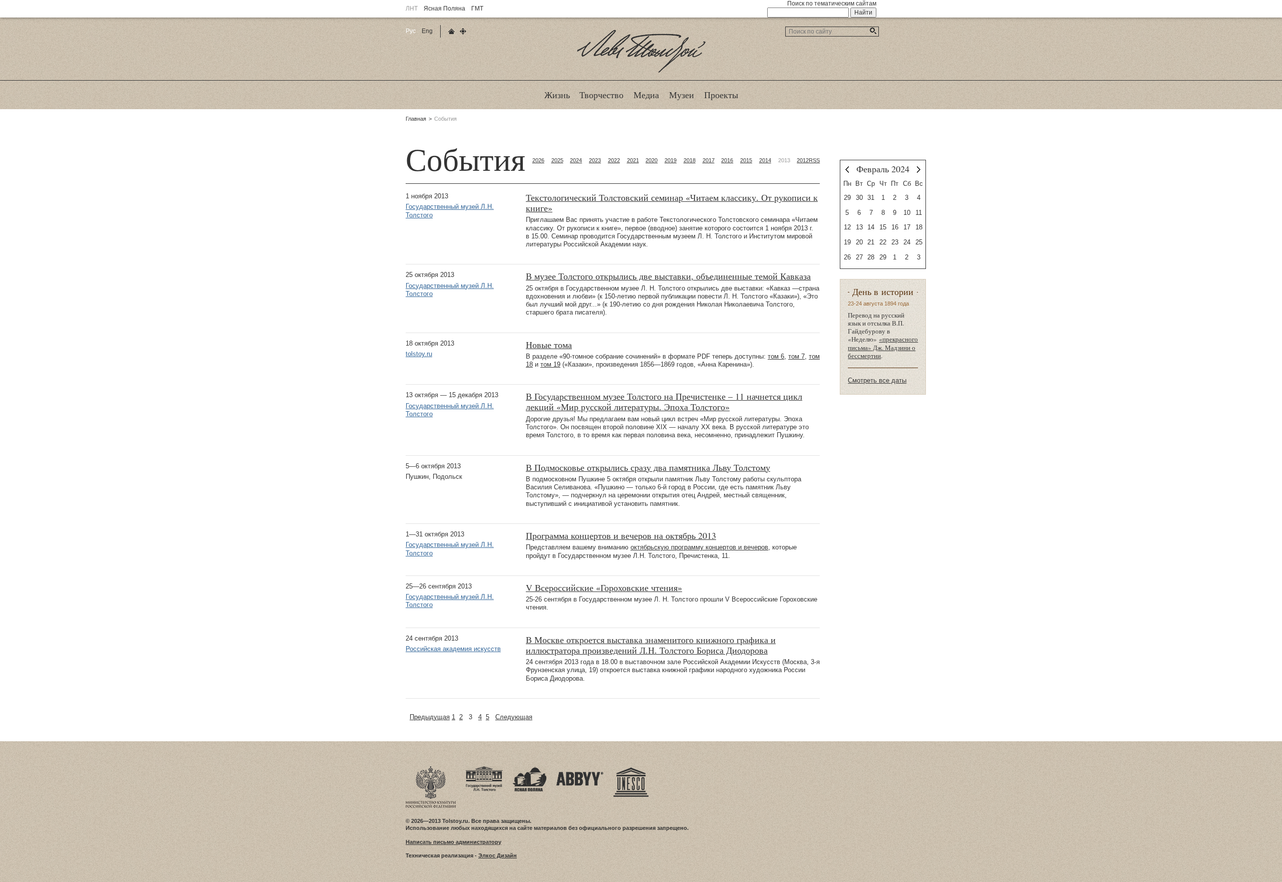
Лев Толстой (641, 72)
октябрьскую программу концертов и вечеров (699, 547)
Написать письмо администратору (453, 842)
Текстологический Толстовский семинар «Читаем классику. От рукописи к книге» (672, 202)
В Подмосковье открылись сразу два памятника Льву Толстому (648, 467)
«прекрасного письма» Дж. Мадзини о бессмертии (883, 347)
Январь (847, 169)
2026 (538, 160)
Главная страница (451, 31)
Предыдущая (430, 717)
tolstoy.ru (419, 354)
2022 (614, 160)
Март (918, 169)
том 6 (776, 356)
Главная (416, 119)
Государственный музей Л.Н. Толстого (450, 210)
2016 (727, 160)
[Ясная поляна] (529, 769)
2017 (709, 160)
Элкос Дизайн (497, 855)
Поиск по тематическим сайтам (831, 3)
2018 (690, 160)
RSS (814, 160)
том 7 (796, 356)
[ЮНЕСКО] (631, 769)
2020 (652, 160)
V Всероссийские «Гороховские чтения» (604, 587)
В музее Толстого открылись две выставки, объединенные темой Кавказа (668, 276)
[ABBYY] (579, 769)
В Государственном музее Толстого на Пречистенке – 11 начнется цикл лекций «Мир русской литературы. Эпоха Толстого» (664, 401)
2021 (633, 160)
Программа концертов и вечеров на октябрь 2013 (621, 535)
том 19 (550, 364)
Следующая (513, 717)
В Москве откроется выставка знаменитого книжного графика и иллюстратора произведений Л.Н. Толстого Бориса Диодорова (651, 645)
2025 (557, 160)
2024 (576, 160)
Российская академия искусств (453, 649)
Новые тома (549, 345)
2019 (671, 160)
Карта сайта (463, 31)
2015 (746, 160)
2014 (765, 160)
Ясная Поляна (444, 8)
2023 (595, 160)
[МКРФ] (431, 769)
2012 (803, 160)
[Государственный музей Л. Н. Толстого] (484, 769)
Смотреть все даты (877, 380)
